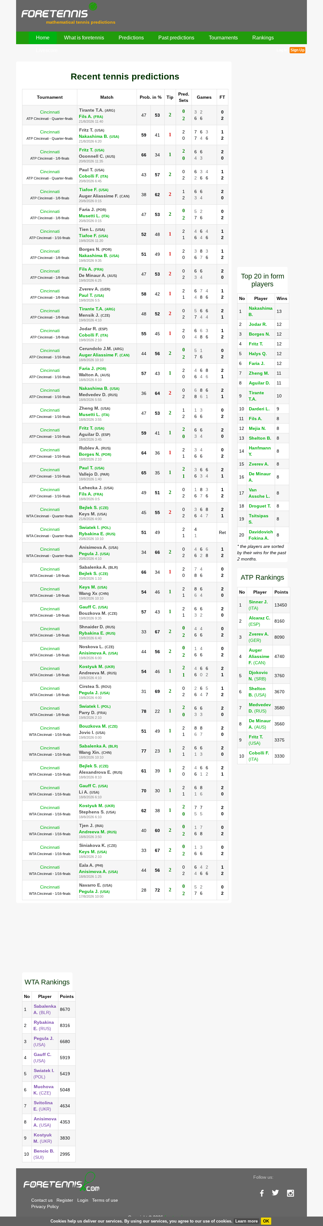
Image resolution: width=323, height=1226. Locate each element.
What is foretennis (84, 37)
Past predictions (176, 37)
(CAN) (259, 656)
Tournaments (223, 37)
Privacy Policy (45, 1206)
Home (43, 37)
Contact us (42, 1200)
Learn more (246, 1221)
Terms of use (105, 1200)
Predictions (131, 37)
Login (82, 1200)
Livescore (47, 50)
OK (266, 1221)
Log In (282, 50)
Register (64, 1200)
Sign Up (297, 50)
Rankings (263, 37)
